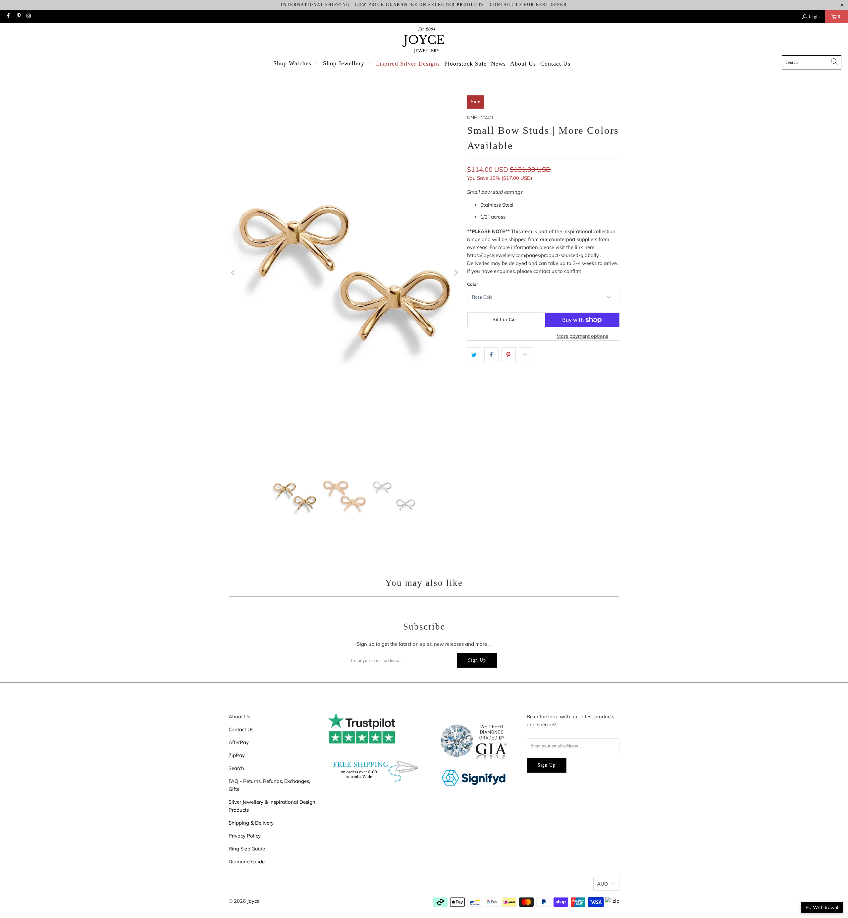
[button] (296, 63)
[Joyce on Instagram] (28, 16)
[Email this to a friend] (526, 354)
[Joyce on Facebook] (8, 16)
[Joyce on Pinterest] (18, 16)
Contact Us (241, 729)
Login (814, 16)
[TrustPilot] (361, 742)
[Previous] (233, 273)
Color (472, 284)
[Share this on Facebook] (491, 354)
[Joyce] (424, 40)
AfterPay (239, 742)
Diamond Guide (247, 861)
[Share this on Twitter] (474, 354)
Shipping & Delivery (251, 823)
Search (236, 768)
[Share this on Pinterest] (509, 354)
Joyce (253, 901)
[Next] (455, 273)
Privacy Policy (245, 836)
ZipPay (237, 755)
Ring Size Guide (247, 848)
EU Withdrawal (822, 907)
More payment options (582, 336)
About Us (239, 716)
